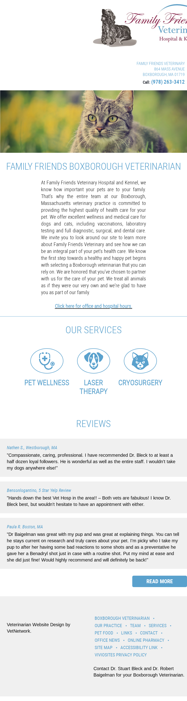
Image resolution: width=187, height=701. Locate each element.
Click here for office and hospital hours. (93, 306)
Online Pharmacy (146, 640)
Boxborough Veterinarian (122, 618)
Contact (149, 633)
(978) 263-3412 (168, 81)
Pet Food (104, 633)
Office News (107, 640)
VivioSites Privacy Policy (121, 655)
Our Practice (108, 625)
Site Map (103, 647)
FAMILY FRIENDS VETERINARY (161, 63)
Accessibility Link (139, 647)
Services (157, 625)
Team (135, 625)
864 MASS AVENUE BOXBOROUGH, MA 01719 (164, 71)
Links (126, 633)
